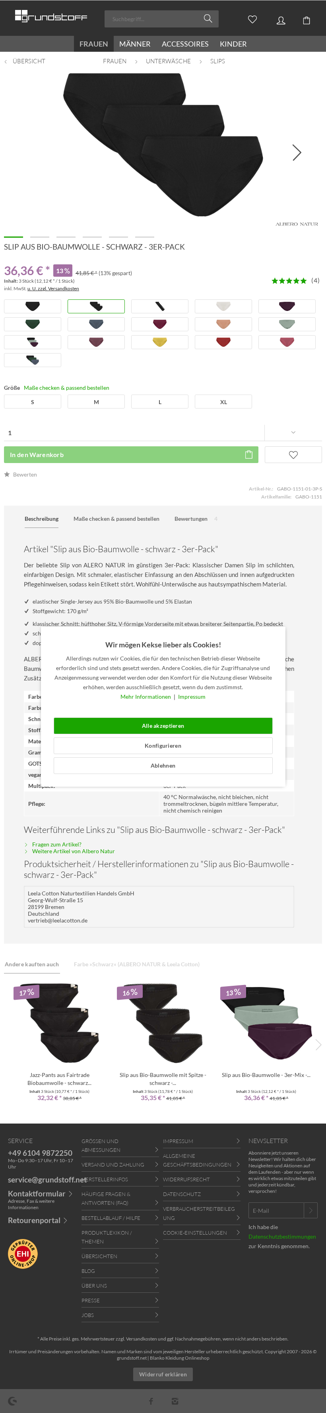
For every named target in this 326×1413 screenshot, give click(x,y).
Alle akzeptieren (163, 725)
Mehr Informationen (146, 696)
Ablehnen (163, 765)
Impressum (192, 696)
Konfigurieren (163, 745)
